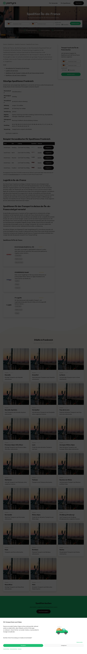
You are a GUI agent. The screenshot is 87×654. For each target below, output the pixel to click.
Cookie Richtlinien (6, 648)
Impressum (19, 648)
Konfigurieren (64, 645)
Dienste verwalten (80, 642)
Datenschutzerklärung (13, 648)
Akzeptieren (23, 645)
